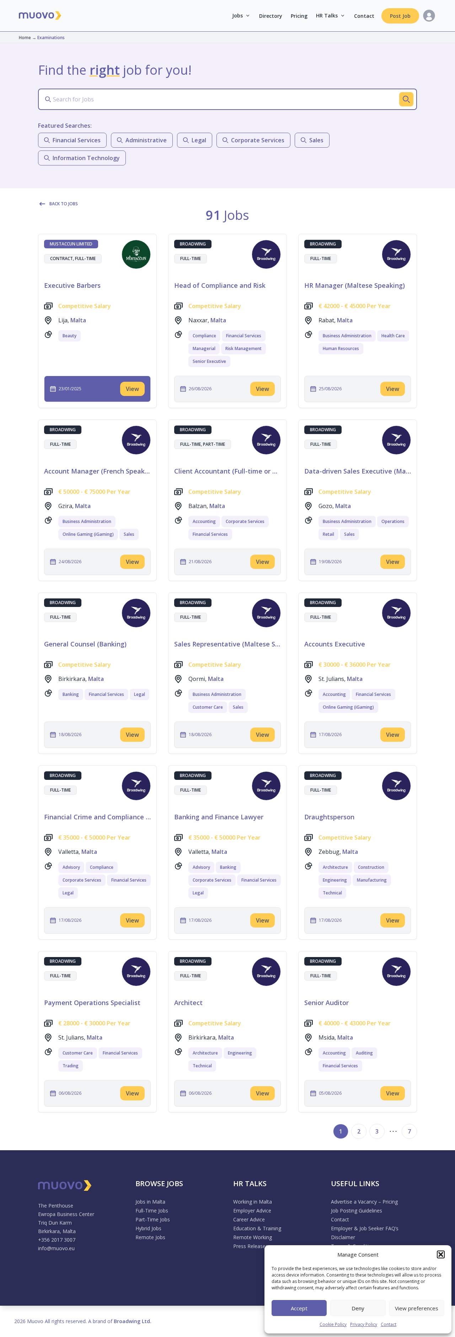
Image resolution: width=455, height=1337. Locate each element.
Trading (71, 1066)
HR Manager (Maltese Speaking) (354, 285)
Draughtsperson (329, 817)
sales (316, 140)
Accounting (204, 521)
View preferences (416, 1308)
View (132, 389)
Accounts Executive (334, 644)
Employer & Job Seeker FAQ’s (364, 1228)
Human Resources (341, 348)
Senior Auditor (326, 1002)
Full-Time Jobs (151, 1210)
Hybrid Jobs (148, 1228)
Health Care (393, 336)
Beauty (69, 336)
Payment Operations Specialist (92, 1002)
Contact (388, 1324)
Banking (71, 694)
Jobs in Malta (150, 1201)
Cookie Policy (333, 1324)
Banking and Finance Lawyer (218, 817)
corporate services (257, 140)
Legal (139, 694)
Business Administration (347, 336)
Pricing (299, 15)
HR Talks (327, 15)
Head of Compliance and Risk (220, 285)
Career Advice (249, 1219)
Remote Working (252, 1237)
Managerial (204, 348)
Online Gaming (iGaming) (88, 534)
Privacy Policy (363, 1324)
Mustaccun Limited (71, 244)
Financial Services (243, 336)
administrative (146, 140)
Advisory (71, 867)
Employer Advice (252, 1210)
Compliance (204, 336)
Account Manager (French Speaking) (97, 471)
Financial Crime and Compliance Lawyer (97, 817)
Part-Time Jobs (152, 1219)
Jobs (237, 15)
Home (25, 38)
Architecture (335, 867)
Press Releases (250, 1246)
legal (199, 140)
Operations (393, 521)
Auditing (364, 1053)
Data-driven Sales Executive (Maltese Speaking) (357, 471)
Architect (188, 1002)
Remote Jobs (150, 1237)
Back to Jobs (63, 204)
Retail (328, 534)
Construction (371, 867)
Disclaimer (343, 1237)
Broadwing (193, 244)
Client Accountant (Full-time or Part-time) (227, 471)
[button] (440, 1254)
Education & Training (257, 1228)
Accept (299, 1308)
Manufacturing (372, 880)
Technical (332, 893)
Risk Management (243, 348)
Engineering (335, 880)
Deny (358, 1308)
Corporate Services (245, 521)
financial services (77, 140)
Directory (270, 15)
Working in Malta (252, 1201)
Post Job (400, 15)
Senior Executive (209, 361)
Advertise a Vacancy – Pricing (364, 1201)
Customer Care (208, 707)
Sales (129, 534)
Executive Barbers (72, 285)
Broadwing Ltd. (132, 1321)
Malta (78, 320)
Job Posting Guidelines (356, 1210)
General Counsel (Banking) (85, 644)
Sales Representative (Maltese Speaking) (227, 644)
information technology (86, 158)
